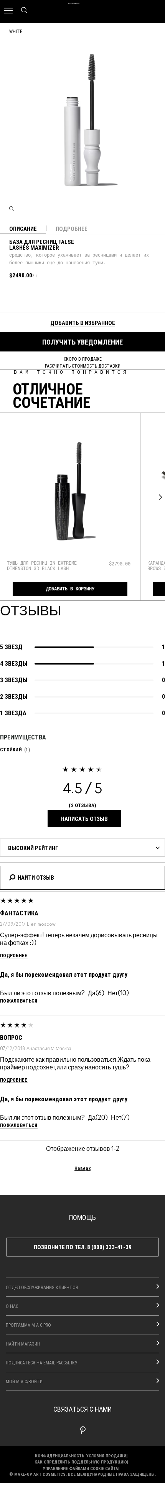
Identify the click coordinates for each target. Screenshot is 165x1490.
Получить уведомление (82, 341)
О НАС (12, 1306)
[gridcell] (11, 293)
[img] (70, 490)
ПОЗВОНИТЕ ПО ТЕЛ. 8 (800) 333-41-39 (83, 1247)
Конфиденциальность (59, 1456)
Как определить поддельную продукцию (81, 1462)
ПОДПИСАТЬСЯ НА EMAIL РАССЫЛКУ (42, 1362)
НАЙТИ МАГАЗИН (23, 1344)
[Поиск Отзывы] (12, 876)
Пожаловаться (19, 1001)
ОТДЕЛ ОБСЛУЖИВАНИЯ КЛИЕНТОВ (42, 1287)
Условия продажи (106, 1456)
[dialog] (44, 565)
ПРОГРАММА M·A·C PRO (28, 1325)
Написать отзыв (84, 818)
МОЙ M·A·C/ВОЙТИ (24, 1381)
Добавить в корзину (70, 589)
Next (158, 497)
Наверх (82, 1168)
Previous (6, 497)
